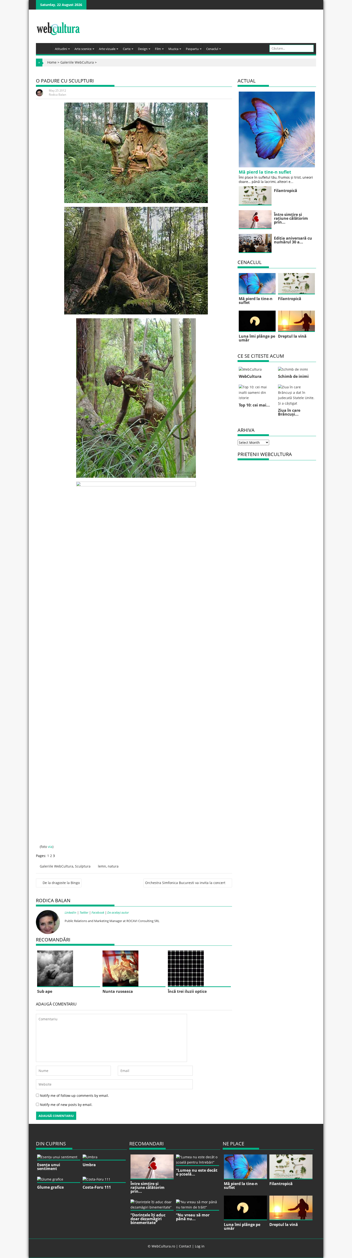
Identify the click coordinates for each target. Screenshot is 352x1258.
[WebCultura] (44, 47)
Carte (127, 49)
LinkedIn (70, 912)
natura (113, 866)
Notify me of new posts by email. (66, 1104)
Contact (185, 1246)
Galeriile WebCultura (77, 62)
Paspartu (192, 49)
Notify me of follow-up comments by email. (74, 1095)
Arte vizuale (107, 49)
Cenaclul (212, 49)
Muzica (173, 49)
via (50, 846)
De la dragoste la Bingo (61, 882)
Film (158, 49)
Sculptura (83, 866)
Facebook (97, 912)
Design (143, 49)
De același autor (118, 912)
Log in (199, 1246)
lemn (102, 866)
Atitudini (61, 49)
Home (52, 62)
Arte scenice (82, 49)
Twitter (83, 912)
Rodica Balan (57, 95)
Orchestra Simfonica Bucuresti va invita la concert (185, 882)
